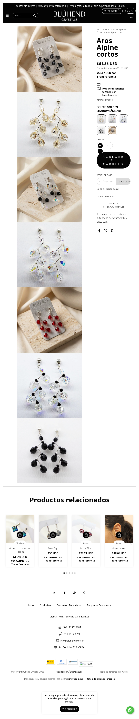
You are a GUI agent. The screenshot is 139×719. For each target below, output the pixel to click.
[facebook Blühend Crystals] (64, 593)
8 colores (86, 543)
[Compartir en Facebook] (99, 230)
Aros (107, 29)
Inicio (99, 29)
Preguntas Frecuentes (99, 605)
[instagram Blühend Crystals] (54, 593)
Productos (45, 605)
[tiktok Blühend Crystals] (74, 593)
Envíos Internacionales (113, 205)
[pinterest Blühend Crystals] (84, 593)
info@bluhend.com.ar (72, 640)
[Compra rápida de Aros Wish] (86, 534)
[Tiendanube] (69, 672)
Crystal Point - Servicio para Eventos (69, 616)
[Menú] (8, 15)
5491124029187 (72, 627)
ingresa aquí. (76, 678)
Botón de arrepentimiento (100, 678)
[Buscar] (34, 16)
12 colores (20, 543)
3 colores (119, 543)
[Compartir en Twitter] (105, 230)
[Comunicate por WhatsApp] (130, 710)
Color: (109, 109)
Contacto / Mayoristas (69, 605)
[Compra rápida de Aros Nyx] (53, 534)
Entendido (70, 709)
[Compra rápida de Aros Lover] (119, 534)
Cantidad (101, 139)
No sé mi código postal (108, 189)
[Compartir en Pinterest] (112, 230)
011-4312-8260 (72, 634)
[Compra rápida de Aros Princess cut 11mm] (20, 534)
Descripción (106, 196)
